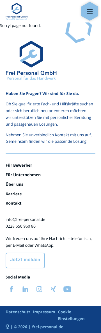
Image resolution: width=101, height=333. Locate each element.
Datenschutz (18, 312)
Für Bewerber (19, 165)
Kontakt (13, 203)
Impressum (44, 312)
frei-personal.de (47, 327)
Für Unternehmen (23, 175)
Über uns (14, 184)
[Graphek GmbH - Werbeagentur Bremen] (9, 327)
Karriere (14, 194)
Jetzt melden (25, 260)
